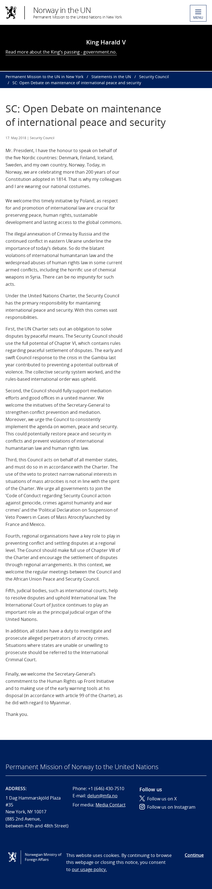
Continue (194, 855)
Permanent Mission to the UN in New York (44, 76)
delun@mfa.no (102, 796)
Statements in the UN (111, 76)
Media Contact (110, 805)
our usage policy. (89, 869)
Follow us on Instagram (171, 807)
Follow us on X (162, 799)
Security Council (154, 76)
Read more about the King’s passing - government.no (61, 52)
